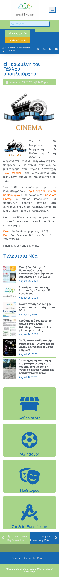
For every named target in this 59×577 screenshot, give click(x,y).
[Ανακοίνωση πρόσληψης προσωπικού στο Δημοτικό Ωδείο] (9, 309)
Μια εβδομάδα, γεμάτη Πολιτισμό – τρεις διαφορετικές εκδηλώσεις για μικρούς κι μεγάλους (36, 272)
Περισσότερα (29, 414)
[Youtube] (56, 49)
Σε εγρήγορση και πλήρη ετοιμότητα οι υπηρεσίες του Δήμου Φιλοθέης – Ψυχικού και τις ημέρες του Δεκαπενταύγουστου (36, 367)
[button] (52, 9)
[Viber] (38, 49)
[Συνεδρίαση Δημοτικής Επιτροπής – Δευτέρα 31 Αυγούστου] (9, 293)
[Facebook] (50, 49)
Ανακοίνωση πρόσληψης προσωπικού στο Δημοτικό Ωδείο (37, 307)
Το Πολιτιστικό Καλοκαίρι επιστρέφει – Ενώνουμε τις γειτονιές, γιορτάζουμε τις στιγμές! (37, 345)
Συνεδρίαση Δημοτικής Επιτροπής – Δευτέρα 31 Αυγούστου (34, 290)
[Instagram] (44, 49)
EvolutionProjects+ (37, 558)
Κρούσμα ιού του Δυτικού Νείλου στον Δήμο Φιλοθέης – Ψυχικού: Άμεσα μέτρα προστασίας (37, 325)
